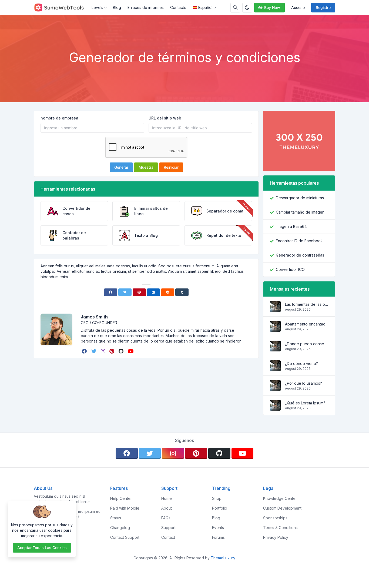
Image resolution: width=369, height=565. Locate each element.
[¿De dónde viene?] (275, 368)
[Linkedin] (153, 292)
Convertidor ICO (290, 269)
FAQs (165, 518)
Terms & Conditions (280, 527)
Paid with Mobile (124, 508)
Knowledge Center (280, 498)
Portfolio (219, 508)
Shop (217, 498)
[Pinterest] (139, 292)
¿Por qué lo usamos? (303, 383)
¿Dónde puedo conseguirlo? (306, 343)
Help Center (121, 498)
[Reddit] (167, 292)
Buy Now (272, 7)
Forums (218, 537)
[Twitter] (125, 292)
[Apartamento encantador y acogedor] (275, 329)
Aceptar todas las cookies (42, 547)
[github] (122, 351)
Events (218, 527)
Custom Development (282, 508)
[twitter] (94, 351)
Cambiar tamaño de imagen (300, 212)
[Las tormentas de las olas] (275, 309)
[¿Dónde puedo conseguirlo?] (275, 348)
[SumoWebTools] (61, 7)
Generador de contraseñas (300, 255)
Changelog (120, 527)
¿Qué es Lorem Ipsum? (305, 403)
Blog (117, 7)
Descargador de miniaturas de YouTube (302, 197)
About (166, 508)
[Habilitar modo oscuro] (247, 7)
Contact (168, 537)
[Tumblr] (182, 292)
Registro (323, 7)
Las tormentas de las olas (306, 304)
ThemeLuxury (223, 558)
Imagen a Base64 (291, 226)
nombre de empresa (59, 118)
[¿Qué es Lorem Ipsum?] (275, 408)
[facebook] (85, 351)
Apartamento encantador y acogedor (306, 324)
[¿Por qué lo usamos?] (275, 388)
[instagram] (103, 351)
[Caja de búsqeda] (235, 7)
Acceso (298, 7)
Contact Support (124, 537)
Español (205, 7)
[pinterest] (112, 351)
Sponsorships (275, 518)
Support (168, 527)
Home (166, 498)
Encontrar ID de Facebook (299, 240)
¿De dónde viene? (301, 363)
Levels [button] (97, 7)
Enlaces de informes (146, 7)
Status (115, 518)
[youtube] (131, 351)
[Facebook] (110, 292)
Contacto (178, 7)
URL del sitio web (165, 118)
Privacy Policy (275, 537)
